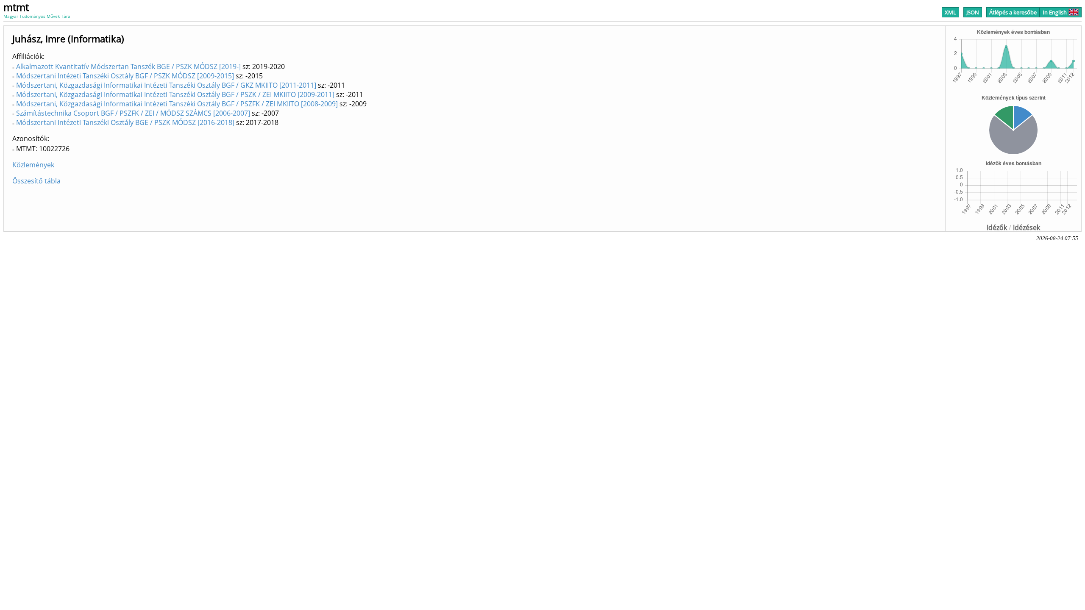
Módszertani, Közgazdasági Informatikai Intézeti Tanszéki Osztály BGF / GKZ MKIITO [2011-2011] (166, 85)
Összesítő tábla (36, 181)
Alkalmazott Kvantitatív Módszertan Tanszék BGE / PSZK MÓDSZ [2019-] (128, 66)
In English (1055, 12)
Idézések (1026, 227)
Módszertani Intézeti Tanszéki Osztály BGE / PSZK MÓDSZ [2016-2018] (125, 122)
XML (950, 12)
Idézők (997, 227)
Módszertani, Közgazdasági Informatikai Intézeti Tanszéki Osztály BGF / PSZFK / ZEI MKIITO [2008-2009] (177, 103)
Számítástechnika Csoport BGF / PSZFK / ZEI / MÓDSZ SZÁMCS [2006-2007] (133, 113)
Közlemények (33, 164)
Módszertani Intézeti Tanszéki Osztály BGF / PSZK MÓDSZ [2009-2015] (125, 75)
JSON (972, 12)
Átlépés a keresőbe (1013, 12)
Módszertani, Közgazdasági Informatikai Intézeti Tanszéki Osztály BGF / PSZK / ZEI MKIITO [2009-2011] (175, 94)
